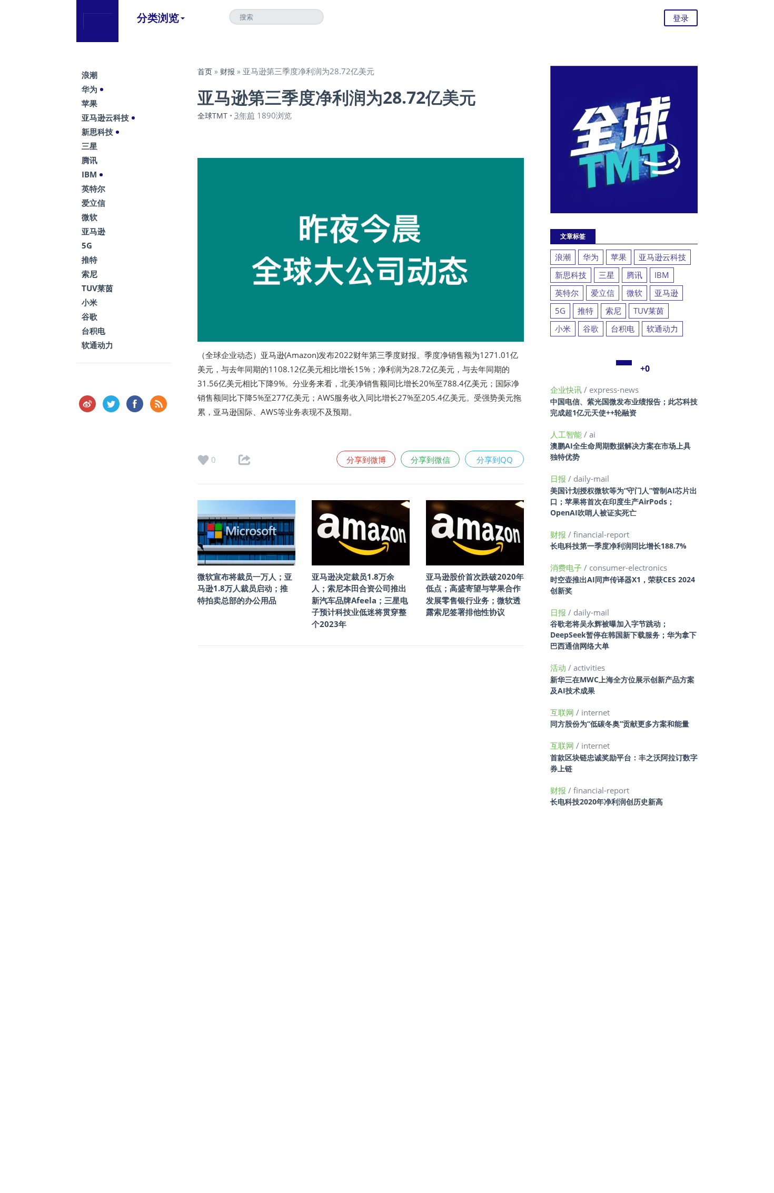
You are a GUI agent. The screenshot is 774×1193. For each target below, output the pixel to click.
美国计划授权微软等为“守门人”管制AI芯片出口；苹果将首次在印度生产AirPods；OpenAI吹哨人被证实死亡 (623, 501)
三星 (89, 146)
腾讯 (89, 160)
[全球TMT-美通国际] (97, 21)
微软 (89, 217)
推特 (89, 259)
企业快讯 (567, 389)
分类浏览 (158, 18)
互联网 (563, 712)
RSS (158, 403)
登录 (681, 18)
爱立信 (93, 202)
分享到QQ (495, 459)
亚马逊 (93, 231)
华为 (89, 89)
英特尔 (93, 188)
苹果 (89, 103)
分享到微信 (430, 459)
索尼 (89, 274)
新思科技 (97, 131)
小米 (89, 302)
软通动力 (97, 345)
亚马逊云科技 (105, 117)
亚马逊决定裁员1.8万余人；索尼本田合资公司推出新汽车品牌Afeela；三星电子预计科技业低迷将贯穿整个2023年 (360, 600)
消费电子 (567, 567)
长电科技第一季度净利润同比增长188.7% (618, 546)
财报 (227, 71)
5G (87, 245)
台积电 (93, 330)
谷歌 (89, 316)
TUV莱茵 (97, 288)
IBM (89, 174)
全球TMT (212, 116)
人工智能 (567, 434)
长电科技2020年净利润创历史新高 (606, 802)
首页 (204, 71)
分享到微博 (366, 459)
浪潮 (89, 74)
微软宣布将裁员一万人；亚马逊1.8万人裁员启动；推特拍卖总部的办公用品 (244, 588)
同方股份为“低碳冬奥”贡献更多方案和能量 (619, 724)
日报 (559, 478)
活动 (559, 667)
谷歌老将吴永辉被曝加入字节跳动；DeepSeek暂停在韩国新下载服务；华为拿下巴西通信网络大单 (623, 635)
